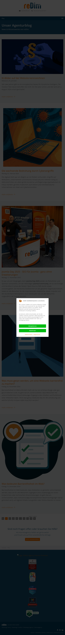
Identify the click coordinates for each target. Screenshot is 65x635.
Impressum (37, 334)
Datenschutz (28, 334)
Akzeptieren (32, 326)
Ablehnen (32, 331)
